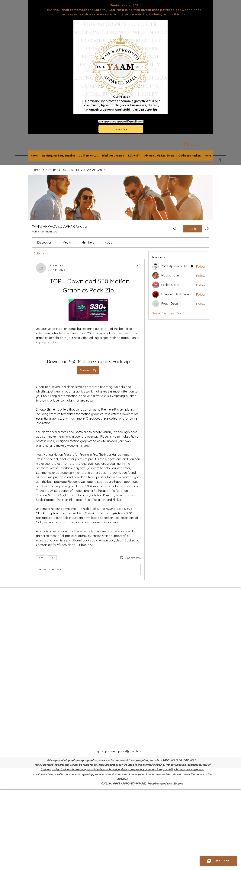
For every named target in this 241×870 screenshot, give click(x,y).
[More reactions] (52, 557)
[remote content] (88, 310)
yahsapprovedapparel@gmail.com (120, 121)
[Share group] (206, 228)
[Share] (138, 265)
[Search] (175, 228)
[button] (219, 160)
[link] (44, 242)
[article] (88, 419)
